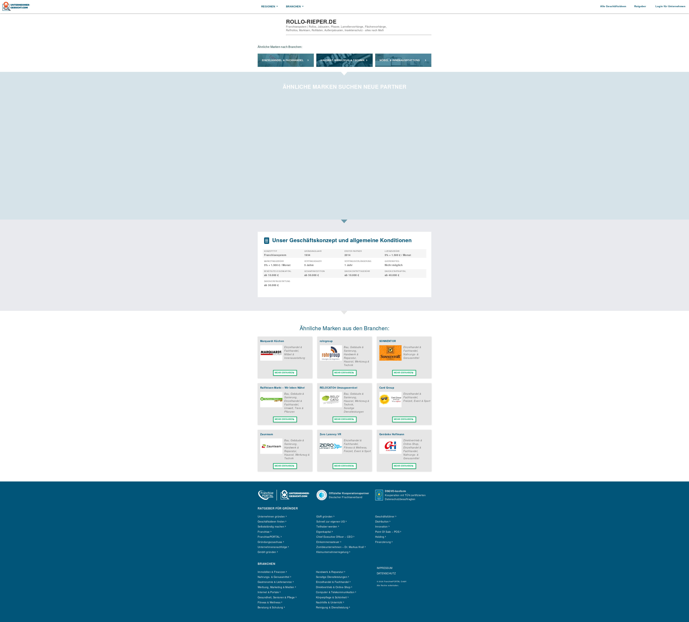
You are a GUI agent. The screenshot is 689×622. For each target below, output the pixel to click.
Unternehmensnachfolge (272, 547)
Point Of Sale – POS (387, 531)
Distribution (382, 521)
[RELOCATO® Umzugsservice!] (331, 406)
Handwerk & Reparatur (351, 356)
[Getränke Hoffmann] (390, 453)
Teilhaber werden (326, 526)
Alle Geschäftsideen (613, 6)
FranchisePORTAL (269, 536)
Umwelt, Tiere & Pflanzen (293, 409)
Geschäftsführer (385, 516)
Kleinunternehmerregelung (332, 552)
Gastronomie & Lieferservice (275, 582)
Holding (379, 536)
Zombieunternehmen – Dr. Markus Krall (340, 547)
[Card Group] (390, 406)
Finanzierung (383, 542)
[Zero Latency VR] (331, 453)
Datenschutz (386, 573)
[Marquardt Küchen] (271, 359)
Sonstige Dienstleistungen (354, 409)
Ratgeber (640, 6)
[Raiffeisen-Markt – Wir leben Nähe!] (271, 406)
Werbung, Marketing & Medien (276, 587)
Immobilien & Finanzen (271, 572)
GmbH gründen (267, 552)
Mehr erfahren (284, 372)
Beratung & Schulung (270, 607)
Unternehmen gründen (271, 516)
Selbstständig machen (271, 526)
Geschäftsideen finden (271, 521)
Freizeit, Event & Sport (416, 401)
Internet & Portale (268, 592)
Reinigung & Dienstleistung (332, 607)
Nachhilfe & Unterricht (329, 602)
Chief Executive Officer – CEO (334, 536)
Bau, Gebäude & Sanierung (354, 348)
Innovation (381, 526)
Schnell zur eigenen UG (330, 521)
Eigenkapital (323, 531)
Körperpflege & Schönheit (331, 597)
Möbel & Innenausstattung (399, 60)
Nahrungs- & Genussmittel (411, 356)
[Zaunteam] (271, 453)
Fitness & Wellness (355, 447)
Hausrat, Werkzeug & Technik (343, 60)
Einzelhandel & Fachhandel (283, 60)
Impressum (385, 568)
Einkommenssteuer (327, 542)
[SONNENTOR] (390, 359)
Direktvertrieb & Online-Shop (412, 442)
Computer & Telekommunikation (335, 592)
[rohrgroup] (331, 359)
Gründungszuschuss (270, 542)
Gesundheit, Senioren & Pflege (276, 597)
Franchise (264, 531)
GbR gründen (324, 516)
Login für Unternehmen (670, 6)
